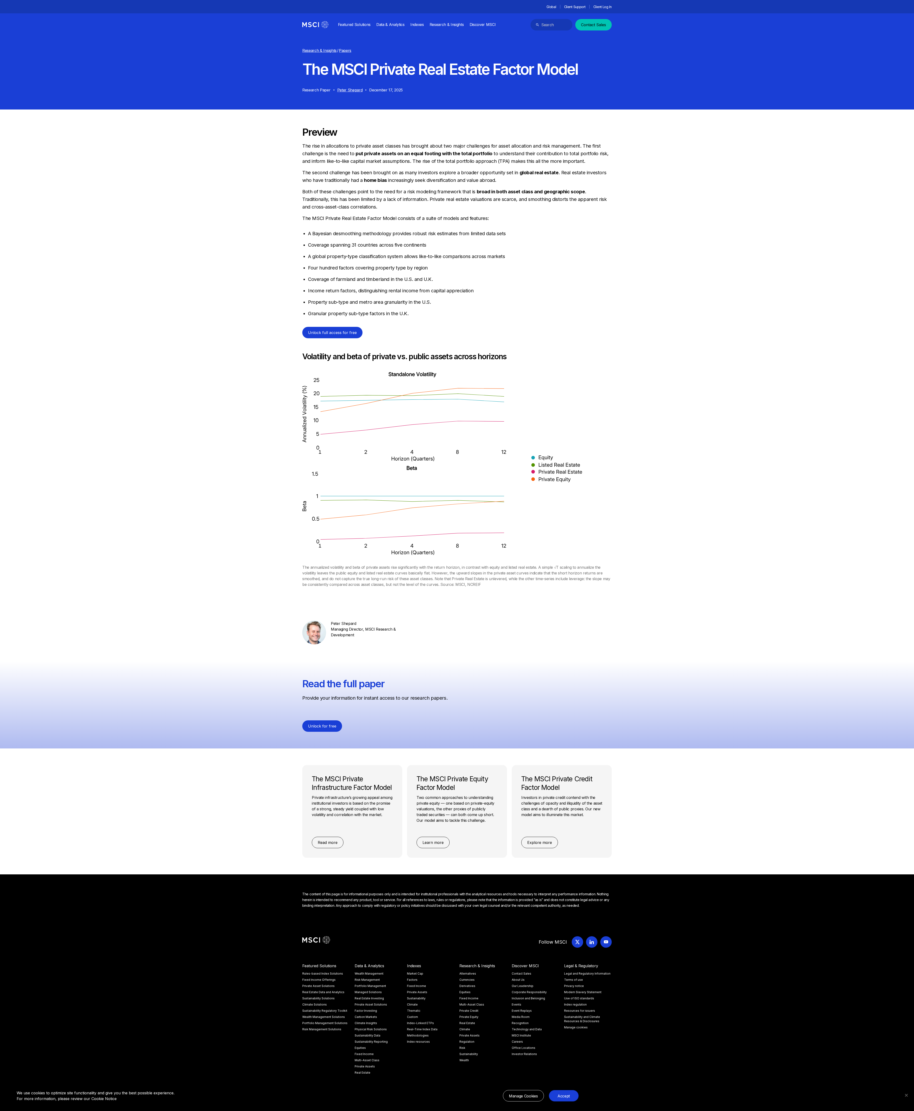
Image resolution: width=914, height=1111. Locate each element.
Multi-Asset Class (367, 1060)
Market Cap (415, 973)
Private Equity (468, 1017)
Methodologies (418, 1035)
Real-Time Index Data (422, 1029)
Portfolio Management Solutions (325, 1023)
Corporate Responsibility (529, 992)
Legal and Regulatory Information (587, 973)
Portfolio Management (370, 986)
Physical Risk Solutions (371, 1029)
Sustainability (416, 998)
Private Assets (365, 1066)
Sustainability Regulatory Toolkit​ (324, 1010)
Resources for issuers (579, 1010)
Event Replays (522, 1010)
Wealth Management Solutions (323, 1017)
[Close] (906, 1095)
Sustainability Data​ (367, 1035)
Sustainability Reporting (371, 1041)
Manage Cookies (523, 1096)
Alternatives (467, 973)
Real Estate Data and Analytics (323, 992)
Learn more (433, 842)
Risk (462, 1048)
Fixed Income (364, 1054)
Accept (563, 1096)
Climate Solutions (314, 1004)
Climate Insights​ (366, 1023)
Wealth (464, 1060)
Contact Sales (593, 24)
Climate (412, 1004)
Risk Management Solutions (321, 1029)
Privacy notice (574, 986)
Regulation (466, 1041)
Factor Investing (366, 1010)
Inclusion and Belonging (528, 998)
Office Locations (523, 1048)
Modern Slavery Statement (582, 992)
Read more (328, 842)
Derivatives (467, 986)
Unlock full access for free (332, 332)
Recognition (520, 1023)
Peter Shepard (350, 90)
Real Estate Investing (369, 998)
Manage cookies (576, 1027)
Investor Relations (524, 1054)
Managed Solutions (368, 992)
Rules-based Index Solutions (322, 973)
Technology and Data (527, 1029)
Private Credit (468, 1010)
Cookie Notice (104, 1098)
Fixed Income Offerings (319, 979)
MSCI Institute (521, 1035)
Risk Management (367, 979)
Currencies (467, 979)
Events (516, 1004)
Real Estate (362, 1072)
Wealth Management (369, 973)
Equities (360, 1048)
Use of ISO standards (579, 998)
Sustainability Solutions (318, 998)
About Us (518, 979)
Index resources (418, 1041)
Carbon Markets (366, 1017)
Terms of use (573, 979)
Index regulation (575, 1004)
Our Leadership (522, 986)
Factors (412, 979)
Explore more (539, 842)
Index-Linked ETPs (420, 1023)
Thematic (413, 1010)
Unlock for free (322, 726)
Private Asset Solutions (318, 986)
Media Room (521, 1017)
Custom (412, 1017)
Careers (517, 1041)
